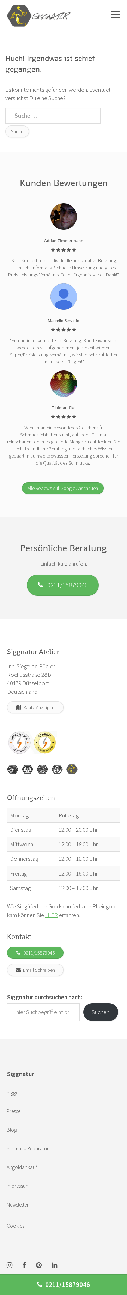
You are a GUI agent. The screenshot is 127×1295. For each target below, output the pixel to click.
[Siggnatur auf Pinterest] (38, 1266)
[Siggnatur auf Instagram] (9, 1266)
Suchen (100, 1012)
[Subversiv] (42, 769)
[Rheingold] (72, 769)
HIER (51, 915)
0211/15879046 (65, 585)
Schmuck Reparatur (28, 1148)
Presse (13, 1111)
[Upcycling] (12, 769)
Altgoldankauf (22, 1167)
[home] (39, 9)
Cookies (15, 1225)
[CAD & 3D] (27, 769)
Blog (12, 1130)
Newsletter (18, 1204)
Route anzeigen (37, 707)
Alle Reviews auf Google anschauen (63, 488)
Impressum (18, 1186)
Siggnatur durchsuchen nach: (44, 997)
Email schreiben (38, 970)
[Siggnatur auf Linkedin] (54, 1266)
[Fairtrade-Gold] (57, 769)
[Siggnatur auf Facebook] (24, 1266)
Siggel (13, 1092)
